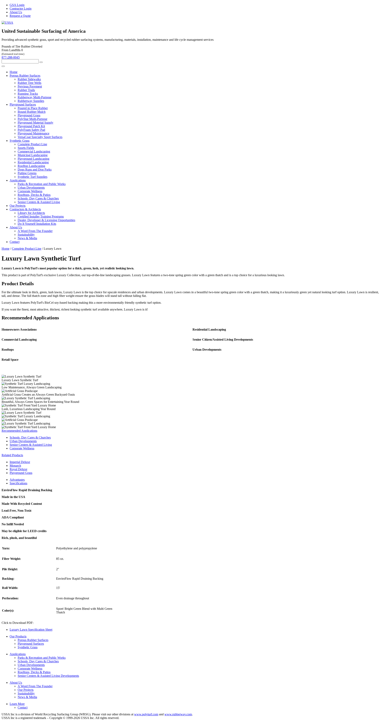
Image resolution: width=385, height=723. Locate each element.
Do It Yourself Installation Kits (37, 223)
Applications (18, 180)
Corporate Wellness (30, 191)
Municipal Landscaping (33, 155)
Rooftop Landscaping (31, 166)
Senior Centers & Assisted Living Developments (48, 675)
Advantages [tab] (17, 479)
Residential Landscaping (33, 162)
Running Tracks (28, 93)
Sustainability (26, 234)
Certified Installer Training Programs (41, 216)
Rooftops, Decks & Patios (34, 195)
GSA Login (17, 5)
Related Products (12, 455)
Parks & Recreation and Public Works (42, 184)
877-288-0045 (11, 57)
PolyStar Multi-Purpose (32, 119)
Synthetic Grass (19, 140)
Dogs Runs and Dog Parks (35, 169)
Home (13, 72)
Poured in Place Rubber (33, 108)
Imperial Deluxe (20, 462)
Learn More (17, 704)
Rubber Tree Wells (29, 83)
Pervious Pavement (30, 86)
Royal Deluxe (18, 469)
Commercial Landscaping (34, 151)
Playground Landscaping (33, 158)
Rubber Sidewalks (29, 79)
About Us (16, 12)
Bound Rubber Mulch (32, 111)
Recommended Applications (19, 430)
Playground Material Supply (35, 122)
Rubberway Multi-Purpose (34, 97)
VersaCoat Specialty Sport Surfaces (40, 137)
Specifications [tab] (18, 483)
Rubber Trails (26, 90)
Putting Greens (27, 173)
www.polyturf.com (146, 714)
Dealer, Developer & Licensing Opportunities (46, 220)
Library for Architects (31, 213)
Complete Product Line (32, 144)
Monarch (15, 465)
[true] (41, 62)
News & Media (27, 238)
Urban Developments (31, 187)
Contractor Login (20, 8)
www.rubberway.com (178, 714)
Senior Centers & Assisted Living (39, 202)
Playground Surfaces (23, 104)
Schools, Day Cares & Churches (38, 198)
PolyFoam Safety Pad (31, 129)
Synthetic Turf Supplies (32, 176)
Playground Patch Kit (31, 126)
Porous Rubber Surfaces (25, 75)
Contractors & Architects (25, 209)
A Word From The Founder (35, 231)
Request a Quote (20, 15)
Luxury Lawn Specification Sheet (31, 629)
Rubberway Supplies (31, 101)
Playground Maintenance (33, 133)
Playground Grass (29, 115)
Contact (14, 241)
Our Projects (17, 205)
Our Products (18, 636)
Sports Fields (26, 148)
